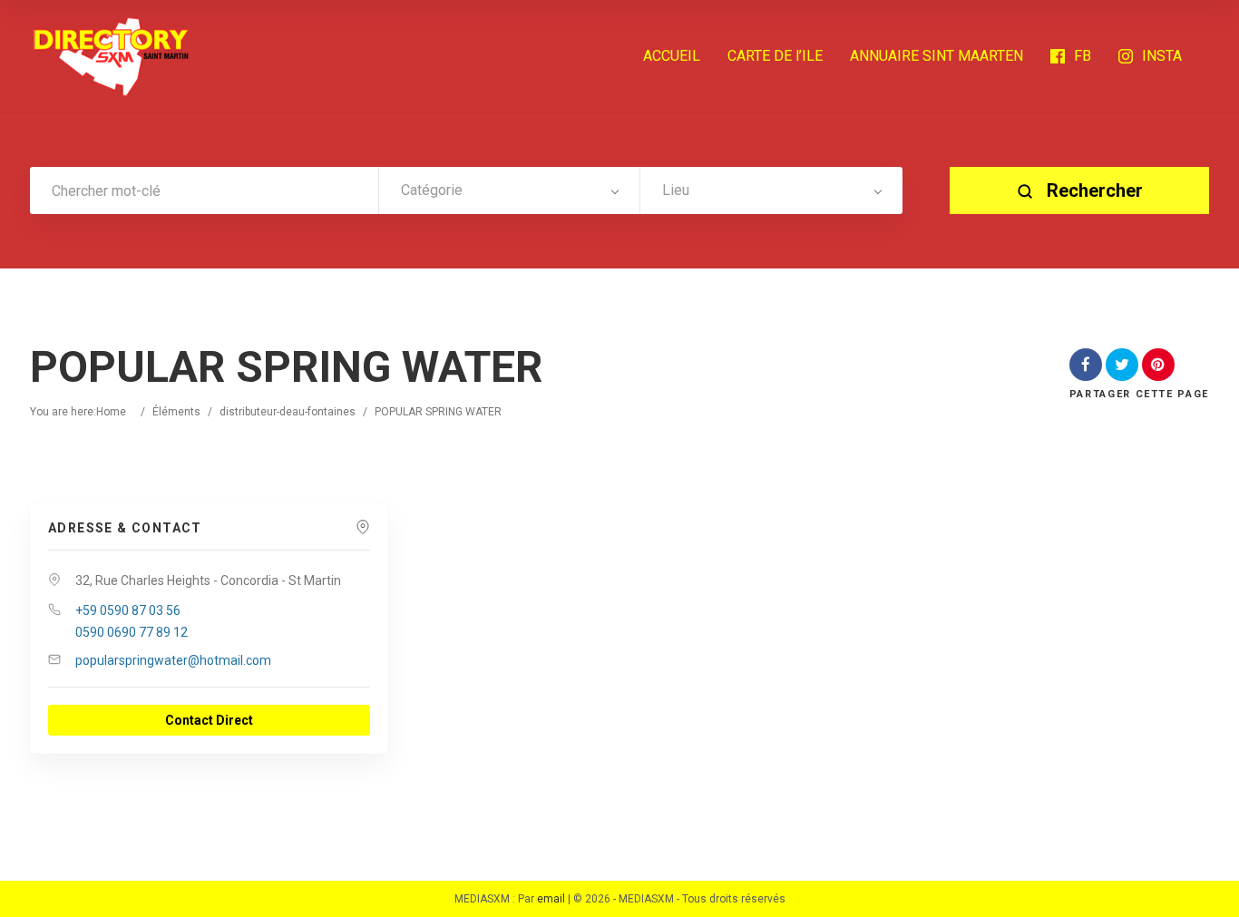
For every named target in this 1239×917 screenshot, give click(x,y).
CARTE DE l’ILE (775, 55)
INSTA (1162, 55)
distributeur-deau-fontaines (288, 411)
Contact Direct (209, 720)
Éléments (176, 411)
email (551, 899)
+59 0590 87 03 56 (127, 610)
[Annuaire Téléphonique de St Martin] (111, 56)
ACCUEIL (671, 55)
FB (1082, 55)
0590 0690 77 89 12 (131, 632)
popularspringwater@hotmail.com (173, 660)
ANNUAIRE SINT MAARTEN (936, 55)
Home (111, 411)
